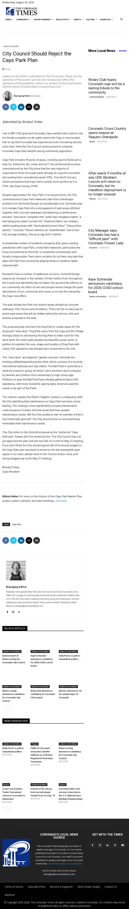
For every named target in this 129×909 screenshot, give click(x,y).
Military (92, 199)
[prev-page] (4, 708)
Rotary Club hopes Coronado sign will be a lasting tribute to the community (106, 86)
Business (93, 247)
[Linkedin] (21, 107)
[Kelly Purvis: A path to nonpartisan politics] (71, 644)
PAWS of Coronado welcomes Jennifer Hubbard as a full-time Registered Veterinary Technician (42, 755)
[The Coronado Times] (21, 11)
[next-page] (10, 708)
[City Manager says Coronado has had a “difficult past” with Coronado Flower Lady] (107, 216)
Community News (39, 784)
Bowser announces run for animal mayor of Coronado (70, 694)
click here (61, 500)
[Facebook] (5, 107)
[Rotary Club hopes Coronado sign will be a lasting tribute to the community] (107, 65)
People (35, 744)
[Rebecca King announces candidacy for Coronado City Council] (14, 679)
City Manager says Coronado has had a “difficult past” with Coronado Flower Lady (105, 236)
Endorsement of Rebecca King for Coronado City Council (13, 659)
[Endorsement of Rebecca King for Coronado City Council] (14, 644)
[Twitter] (13, 107)
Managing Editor (22, 96)
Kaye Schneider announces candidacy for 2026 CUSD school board (105, 285)
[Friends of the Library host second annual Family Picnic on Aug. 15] (43, 777)
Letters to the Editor (11, 46)
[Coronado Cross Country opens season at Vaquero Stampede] (107, 114)
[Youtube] (123, 845)
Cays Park (16, 524)
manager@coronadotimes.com (59, 874)
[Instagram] (13, 611)
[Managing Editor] (7, 96)
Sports (6, 784)
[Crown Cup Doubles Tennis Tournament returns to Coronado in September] (14, 777)
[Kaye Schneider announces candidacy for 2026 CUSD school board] (43, 644)
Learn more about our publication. (65, 863)
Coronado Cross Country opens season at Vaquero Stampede (107, 133)
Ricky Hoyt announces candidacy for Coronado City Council (43, 694)
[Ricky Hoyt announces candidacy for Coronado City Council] (43, 679)
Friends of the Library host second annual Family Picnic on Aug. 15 (43, 792)
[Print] (36, 107)
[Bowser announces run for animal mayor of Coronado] (71, 679)
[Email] (29, 107)
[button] (121, 19)
